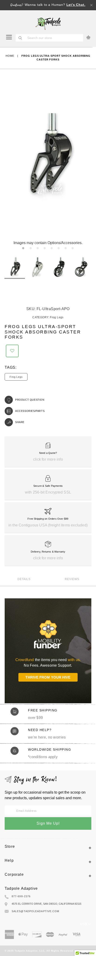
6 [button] (59, 249)
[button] (12, 351)
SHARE (19, 422)
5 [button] (52, 249)
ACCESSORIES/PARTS (30, 411)
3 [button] (38, 249)
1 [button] (24, 249)
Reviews (72, 579)
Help (9, 860)
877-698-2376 (21, 896)
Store (10, 846)
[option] (14, 268)
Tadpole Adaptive (21, 888)
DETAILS (24, 579)
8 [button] (73, 249)
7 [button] (66, 249)
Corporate (14, 874)
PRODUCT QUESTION (30, 399)
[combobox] (54, 38)
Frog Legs (57, 317)
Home (10, 55)
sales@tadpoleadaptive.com (35, 911)
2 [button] (31, 249)
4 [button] (45, 249)
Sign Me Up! (48, 823)
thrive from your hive (47, 677)
